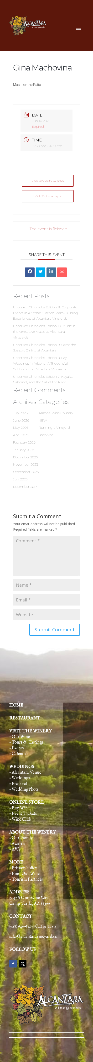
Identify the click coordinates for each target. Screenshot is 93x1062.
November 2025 (25, 464)
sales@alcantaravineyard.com (35, 937)
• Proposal (18, 784)
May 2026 (20, 427)
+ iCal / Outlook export (47, 196)
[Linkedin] (51, 272)
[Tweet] (40, 272)
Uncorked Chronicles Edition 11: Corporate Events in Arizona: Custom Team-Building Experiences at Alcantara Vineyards (45, 313)
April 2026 (21, 435)
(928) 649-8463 (32, 926)
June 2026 (21, 420)
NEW (43, 420)
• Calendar (18, 754)
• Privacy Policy (23, 868)
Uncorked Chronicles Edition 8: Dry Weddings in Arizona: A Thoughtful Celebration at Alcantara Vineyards (40, 363)
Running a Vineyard (54, 427)
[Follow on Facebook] (13, 963)
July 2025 (20, 479)
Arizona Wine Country (56, 413)
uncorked (46, 435)
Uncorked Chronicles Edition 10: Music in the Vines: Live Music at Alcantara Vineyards (44, 331)
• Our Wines (20, 737)
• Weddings (19, 778)
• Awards (17, 844)
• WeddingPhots (23, 789)
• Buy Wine (19, 808)
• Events (16, 748)
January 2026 (23, 450)
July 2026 (20, 413)
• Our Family (21, 838)
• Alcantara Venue (25, 772)
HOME (16, 705)
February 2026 (24, 442)
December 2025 (25, 457)
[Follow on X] (22, 963)
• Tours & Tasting (25, 742)
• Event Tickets (23, 814)
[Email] (62, 272)
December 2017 (25, 486)
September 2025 (26, 472)
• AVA (14, 849)
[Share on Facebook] (30, 272)
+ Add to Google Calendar (48, 180)
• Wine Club (20, 819)
